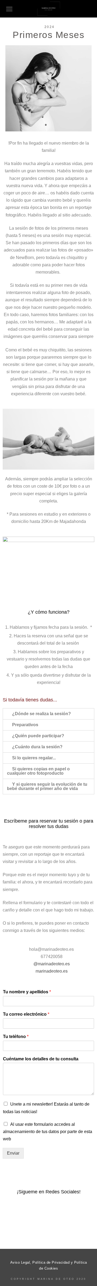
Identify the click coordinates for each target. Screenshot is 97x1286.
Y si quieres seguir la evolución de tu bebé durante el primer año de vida (47, 786)
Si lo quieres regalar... (34, 758)
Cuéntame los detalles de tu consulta (40, 1059)
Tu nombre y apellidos (27, 992)
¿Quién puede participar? (38, 735)
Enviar (13, 1153)
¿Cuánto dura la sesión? (37, 747)
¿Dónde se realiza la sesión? (41, 713)
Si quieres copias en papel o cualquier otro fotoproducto (38, 771)
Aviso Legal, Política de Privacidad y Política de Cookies (48, 1265)
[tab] (48, 713)
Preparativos (25, 724)
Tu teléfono (16, 1036)
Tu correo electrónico (26, 1014)
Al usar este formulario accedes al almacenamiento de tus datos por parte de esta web (47, 1131)
